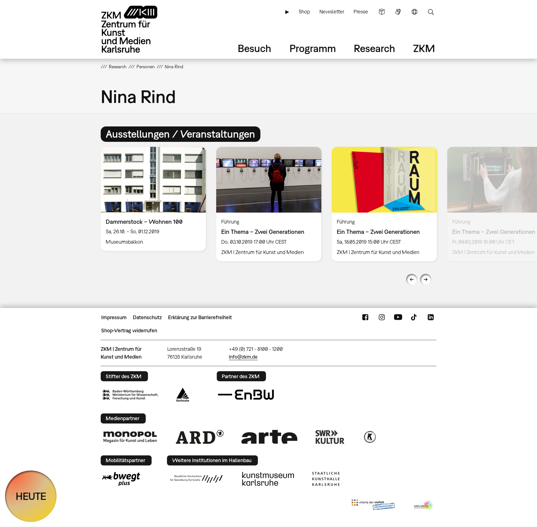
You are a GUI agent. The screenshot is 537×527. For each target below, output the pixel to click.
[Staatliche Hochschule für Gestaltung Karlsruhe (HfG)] (196, 479)
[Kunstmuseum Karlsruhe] (268, 479)
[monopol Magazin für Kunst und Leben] (130, 436)
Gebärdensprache (398, 11)
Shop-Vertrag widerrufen (129, 330)
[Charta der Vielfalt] (373, 506)
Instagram (381, 317)
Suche (430, 11)
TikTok (414, 317)
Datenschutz (147, 317)
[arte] (269, 437)
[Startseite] (137, 29)
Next (425, 279)
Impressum (114, 317)
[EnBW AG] (246, 395)
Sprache (414, 11)
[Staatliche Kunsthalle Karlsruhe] (326, 479)
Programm (312, 48)
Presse (361, 12)
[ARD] (199, 437)
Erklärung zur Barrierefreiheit (200, 317)
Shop (304, 12)
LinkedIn (430, 317)
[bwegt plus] (121, 479)
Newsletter (331, 12)
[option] (153, 199)
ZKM (424, 48)
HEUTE (31, 496)
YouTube (398, 317)
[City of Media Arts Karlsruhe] (424, 506)
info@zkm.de (243, 357)
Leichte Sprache (381, 11)
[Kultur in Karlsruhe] (369, 437)
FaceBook (365, 317)
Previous (411, 279)
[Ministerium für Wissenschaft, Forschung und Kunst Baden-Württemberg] (130, 395)
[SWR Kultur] (330, 437)
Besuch (254, 48)
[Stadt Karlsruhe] (183, 395)
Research (374, 48)
